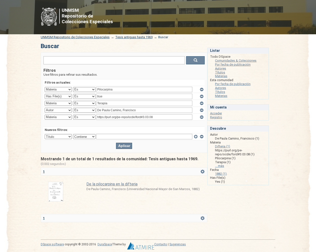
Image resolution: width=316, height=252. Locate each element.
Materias (221, 76)
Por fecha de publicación (233, 64)
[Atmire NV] (140, 247)
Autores (220, 68)
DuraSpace (105, 244)
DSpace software (52, 244)
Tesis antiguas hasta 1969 (134, 37)
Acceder (216, 113)
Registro (216, 117)
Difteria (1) (222, 146)
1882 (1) (221, 174)
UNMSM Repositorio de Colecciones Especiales (75, 37)
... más (219, 166)
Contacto (160, 244)
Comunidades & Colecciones (236, 60)
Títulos (220, 72)
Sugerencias (177, 244)
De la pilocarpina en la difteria (112, 184)
